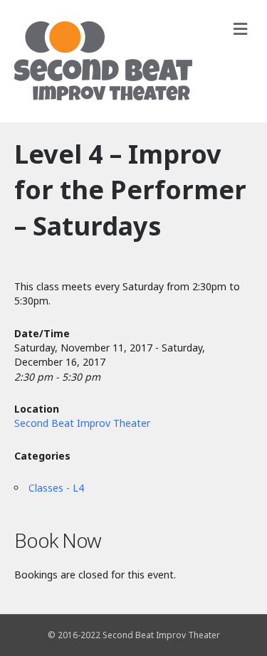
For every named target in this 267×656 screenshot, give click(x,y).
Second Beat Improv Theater (82, 423)
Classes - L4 (56, 487)
